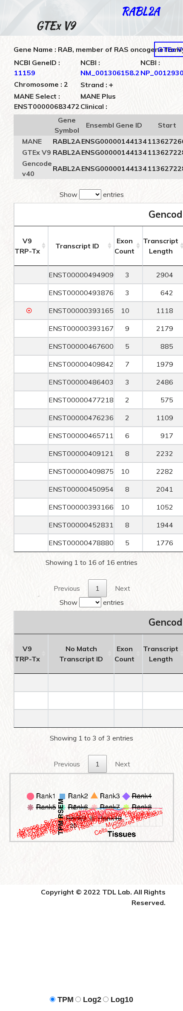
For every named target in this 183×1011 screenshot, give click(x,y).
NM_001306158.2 (110, 72)
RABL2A (140, 11)
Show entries (92, 194)
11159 (24, 72)
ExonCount (124, 245)
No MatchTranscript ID (81, 653)
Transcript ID (77, 246)
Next (122, 588)
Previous (67, 588)
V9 (27, 245)
